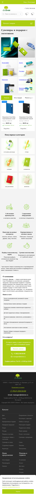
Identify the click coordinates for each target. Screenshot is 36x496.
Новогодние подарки (24, 424)
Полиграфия (5, 62)
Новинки (6, 98)
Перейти (7, 49)
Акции (21, 62)
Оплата (21, 469)
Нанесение (5, 79)
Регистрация (31, 2)
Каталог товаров (9, 23)
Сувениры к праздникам (25, 437)
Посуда (4, 431)
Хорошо (18, 491)
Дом (3, 415)
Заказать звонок (18, 349)
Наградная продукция (8, 424)
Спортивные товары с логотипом (8, 438)
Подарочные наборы (24, 428)
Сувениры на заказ (24, 79)
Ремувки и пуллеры (7, 434)
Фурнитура (5, 448)
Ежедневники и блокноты (26, 415)
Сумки (20, 442)
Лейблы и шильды (24, 421)
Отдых (4, 428)
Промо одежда (23, 431)
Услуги (21, 463)
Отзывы (21, 472)
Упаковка (21, 445)
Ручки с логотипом (24, 434)
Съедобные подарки (7, 445)
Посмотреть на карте (18, 387)
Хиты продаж (18, 98)
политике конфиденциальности (11, 487)
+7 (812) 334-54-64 (29, 8)
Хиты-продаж (6, 460)
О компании (22, 460)
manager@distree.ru (19, 356)
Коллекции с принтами (25, 418)
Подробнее (7, 128)
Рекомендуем (29, 98)
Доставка (21, 71)
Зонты (4, 418)
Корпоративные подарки (23, 88)
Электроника (22, 448)
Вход (25, 2)
